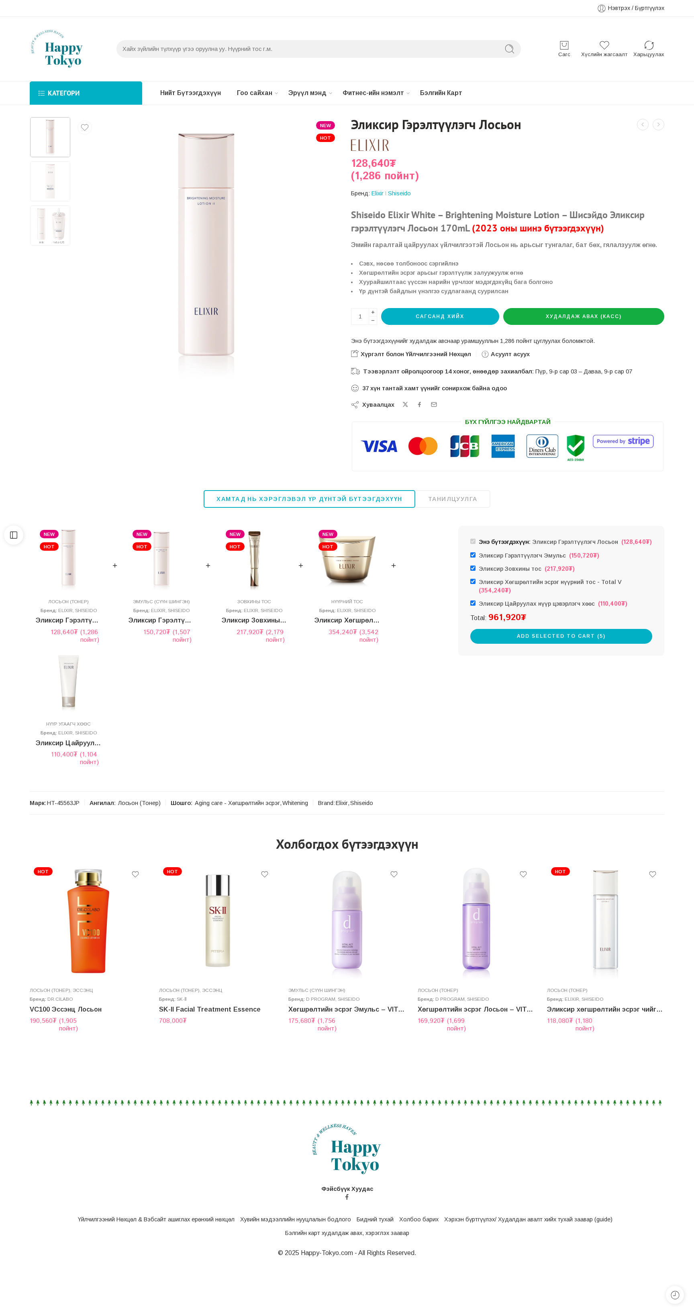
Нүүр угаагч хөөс (68, 723)
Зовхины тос (254, 601)
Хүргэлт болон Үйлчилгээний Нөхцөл (415, 354)
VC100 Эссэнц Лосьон (66, 1009)
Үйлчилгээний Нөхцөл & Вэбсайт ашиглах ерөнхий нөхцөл (156, 1219)
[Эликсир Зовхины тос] (254, 558)
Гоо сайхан (254, 92)
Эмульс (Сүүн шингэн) (161, 601)
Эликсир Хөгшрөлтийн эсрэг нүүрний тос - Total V (552, 586)
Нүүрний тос (347, 601)
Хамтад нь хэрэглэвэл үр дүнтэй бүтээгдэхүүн (309, 499)
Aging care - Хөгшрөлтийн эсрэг (237, 803)
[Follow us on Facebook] (347, 1197)
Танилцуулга (453, 499)
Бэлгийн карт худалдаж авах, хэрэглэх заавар (347, 1233)
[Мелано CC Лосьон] (658, 124)
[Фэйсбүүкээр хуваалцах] (419, 405)
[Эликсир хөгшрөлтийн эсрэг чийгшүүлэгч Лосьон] (605, 921)
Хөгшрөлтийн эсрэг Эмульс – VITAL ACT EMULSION (347, 1009)
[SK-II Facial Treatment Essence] (217, 921)
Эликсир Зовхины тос (254, 620)
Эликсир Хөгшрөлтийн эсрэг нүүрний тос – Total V (347, 620)
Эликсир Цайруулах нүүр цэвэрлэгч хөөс (68, 743)
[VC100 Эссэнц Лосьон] (643, 124)
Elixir (377, 193)
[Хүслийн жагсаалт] (84, 127)
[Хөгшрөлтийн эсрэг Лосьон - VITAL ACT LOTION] (476, 921)
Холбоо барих (419, 1219)
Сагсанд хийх (440, 316)
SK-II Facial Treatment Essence (210, 1009)
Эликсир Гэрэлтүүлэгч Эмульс (161, 620)
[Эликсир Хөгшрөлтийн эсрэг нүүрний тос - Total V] (347, 558)
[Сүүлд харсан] (675, 1295)
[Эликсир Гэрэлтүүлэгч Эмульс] (161, 558)
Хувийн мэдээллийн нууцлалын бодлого (295, 1219)
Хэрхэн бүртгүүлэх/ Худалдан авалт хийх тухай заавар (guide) (528, 1219)
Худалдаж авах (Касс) (584, 316)
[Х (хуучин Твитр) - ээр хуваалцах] (405, 405)
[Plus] (373, 312)
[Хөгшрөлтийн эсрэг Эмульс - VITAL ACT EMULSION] (347, 921)
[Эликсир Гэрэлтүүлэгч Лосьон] (68, 558)
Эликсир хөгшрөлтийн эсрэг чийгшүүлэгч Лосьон (605, 1009)
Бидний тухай (375, 1219)
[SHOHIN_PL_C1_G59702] (50, 137)
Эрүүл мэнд (307, 92)
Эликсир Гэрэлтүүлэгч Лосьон (68, 620)
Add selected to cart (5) (561, 636)
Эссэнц (83, 990)
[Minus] (373, 320)
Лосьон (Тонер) (68, 601)
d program (320, 999)
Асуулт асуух (509, 354)
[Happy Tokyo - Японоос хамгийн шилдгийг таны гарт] (57, 49)
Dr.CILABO (60, 999)
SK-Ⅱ (182, 999)
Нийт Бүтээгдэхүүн (190, 92)
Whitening (295, 803)
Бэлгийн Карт (441, 92)
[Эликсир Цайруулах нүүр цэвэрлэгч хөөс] (68, 681)
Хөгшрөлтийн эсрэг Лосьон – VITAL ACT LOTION (476, 1009)
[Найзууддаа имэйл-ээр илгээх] (434, 404)
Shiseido (399, 193)
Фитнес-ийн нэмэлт (373, 92)
